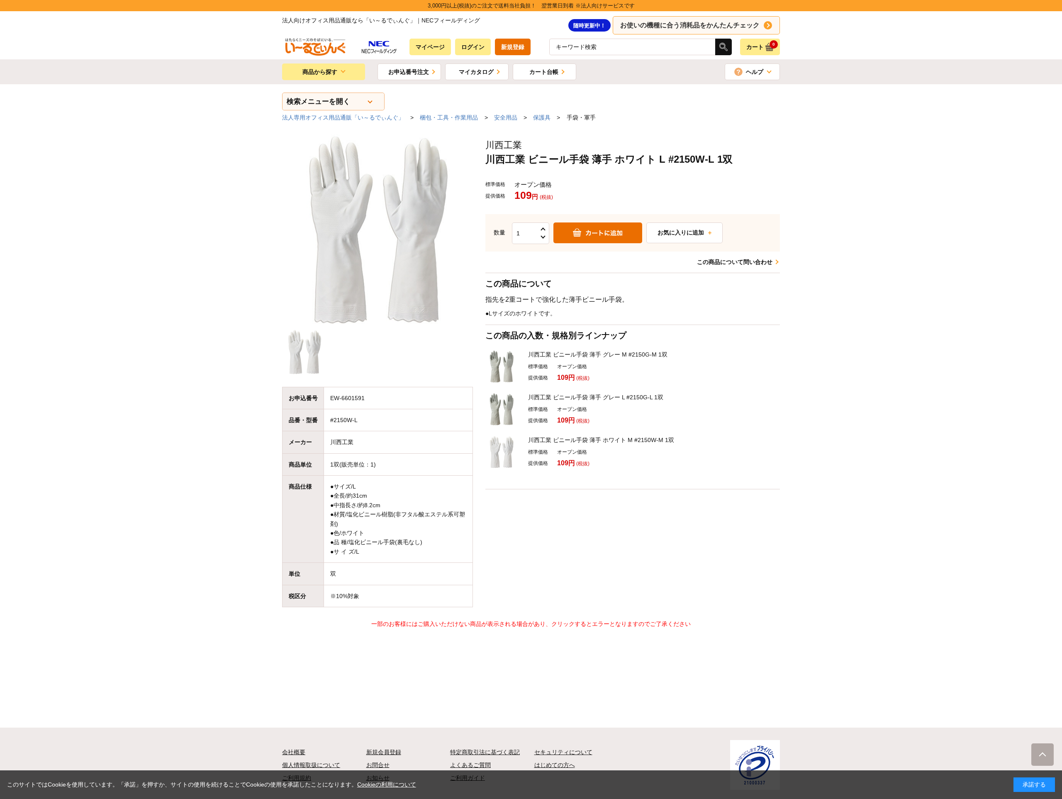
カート (760, 46)
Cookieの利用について (386, 784)
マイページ (430, 47)
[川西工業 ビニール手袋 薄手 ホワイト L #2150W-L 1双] (377, 229)
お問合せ (378, 765)
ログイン (473, 47)
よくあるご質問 (470, 765)
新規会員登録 (383, 752)
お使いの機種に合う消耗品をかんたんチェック (690, 25)
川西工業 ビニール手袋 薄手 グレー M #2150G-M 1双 (597, 354)
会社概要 (293, 752)
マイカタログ (476, 71)
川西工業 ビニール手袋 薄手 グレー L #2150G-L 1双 (595, 397)
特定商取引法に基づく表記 (485, 752)
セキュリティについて (563, 752)
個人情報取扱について (311, 765)
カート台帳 (543, 71)
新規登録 (512, 47)
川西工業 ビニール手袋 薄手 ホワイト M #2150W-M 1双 (601, 440)
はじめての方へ (554, 765)
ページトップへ (1042, 754)
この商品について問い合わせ (734, 262)
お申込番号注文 (408, 71)
